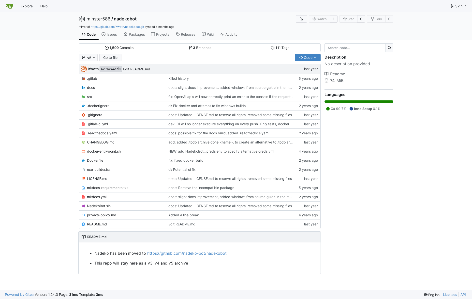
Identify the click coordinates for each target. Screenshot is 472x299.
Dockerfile (95, 160)
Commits (122, 48)
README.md (97, 224)
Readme (337, 73)
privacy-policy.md (101, 215)
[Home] (9, 6)
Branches (202, 48)
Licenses (450, 294)
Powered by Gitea (19, 294)
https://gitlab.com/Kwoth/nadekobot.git (117, 27)
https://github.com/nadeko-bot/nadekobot (187, 253)
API (463, 294)
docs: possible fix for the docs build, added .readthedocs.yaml (218, 133)
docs (91, 87)
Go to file (110, 57)
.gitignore (94, 115)
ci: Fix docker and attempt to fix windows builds (207, 106)
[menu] (432, 295)
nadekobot (125, 18)
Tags (283, 48)
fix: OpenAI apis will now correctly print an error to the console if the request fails (233, 96)
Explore (27, 6)
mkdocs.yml (96, 197)
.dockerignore (98, 106)
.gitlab (92, 78)
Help (44, 6)
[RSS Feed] (301, 19)
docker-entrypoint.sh (104, 151)
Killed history (178, 78)
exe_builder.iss (98, 169)
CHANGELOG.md (101, 142)
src (89, 96)
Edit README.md (136, 69)
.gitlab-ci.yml (97, 124)
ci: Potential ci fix (182, 169)
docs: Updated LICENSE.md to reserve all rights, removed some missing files (230, 115)
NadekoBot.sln (99, 206)
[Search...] (389, 47)
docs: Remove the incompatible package (201, 188)
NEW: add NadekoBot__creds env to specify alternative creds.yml (221, 151)
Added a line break (183, 215)
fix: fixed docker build (186, 160)
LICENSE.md (97, 178)
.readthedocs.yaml (102, 133)
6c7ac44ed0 (111, 69)
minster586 (98, 18)
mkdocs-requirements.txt (107, 188)
